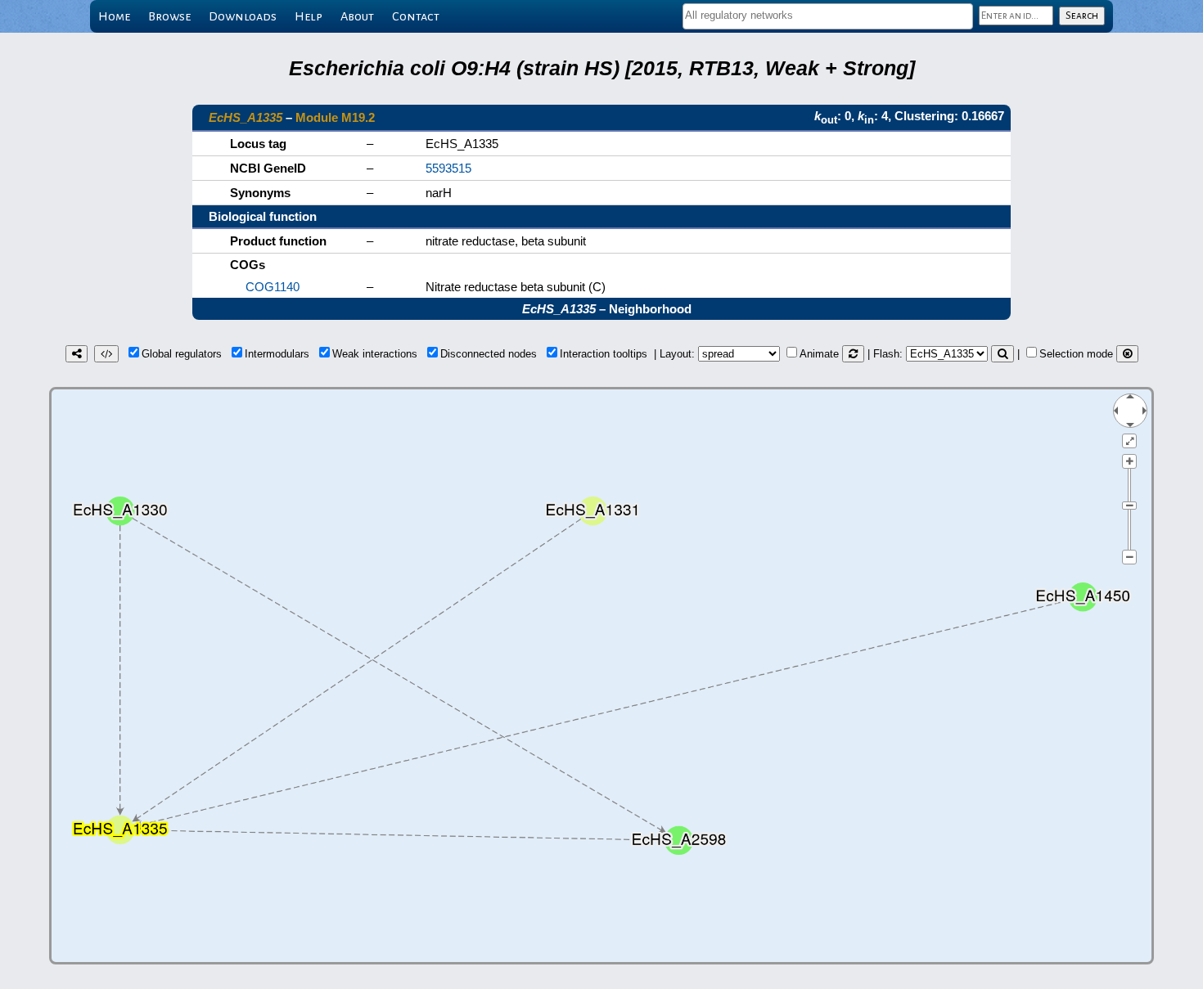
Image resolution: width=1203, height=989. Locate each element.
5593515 (448, 168)
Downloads (243, 16)
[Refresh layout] (853, 353)
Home (114, 16)
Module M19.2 (335, 117)
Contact (415, 16)
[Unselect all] (1127, 353)
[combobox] (828, 16)
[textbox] (827, 15)
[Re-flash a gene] (1002, 353)
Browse (169, 16)
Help (308, 16)
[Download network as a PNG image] (76, 353)
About (357, 16)
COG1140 (273, 287)
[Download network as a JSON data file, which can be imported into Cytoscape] (106, 353)
